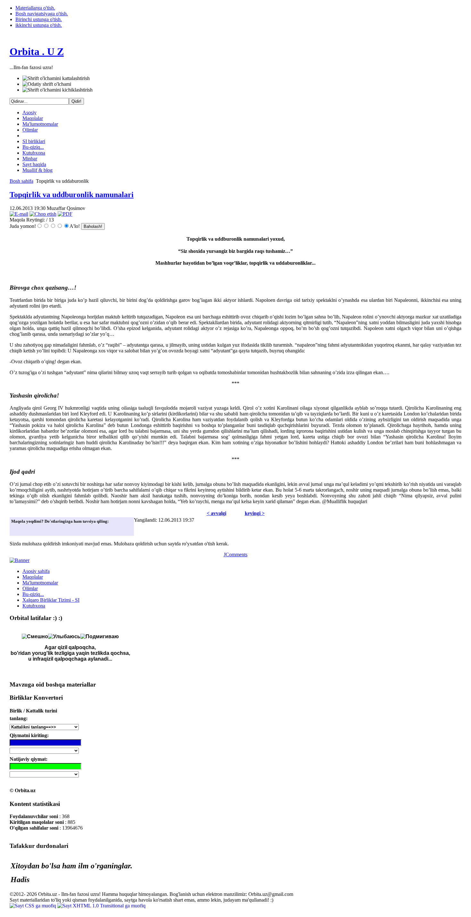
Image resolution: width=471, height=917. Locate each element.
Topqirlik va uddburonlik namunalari (72, 194)
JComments (235, 554)
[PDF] (65, 214)
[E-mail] (19, 214)
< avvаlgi (216, 513)
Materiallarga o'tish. (35, 8)
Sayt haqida (34, 164)
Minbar (29, 158)
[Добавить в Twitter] (18, 529)
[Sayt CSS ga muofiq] (33, 905)
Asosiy (29, 112)
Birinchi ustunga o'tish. (38, 19)
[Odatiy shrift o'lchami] (46, 84)
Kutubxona (33, 153)
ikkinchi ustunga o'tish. (38, 25)
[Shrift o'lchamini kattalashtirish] (56, 78)
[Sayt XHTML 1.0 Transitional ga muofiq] (101, 905)
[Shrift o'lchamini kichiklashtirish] (57, 90)
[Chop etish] (42, 214)
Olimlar (30, 130)
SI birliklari (33, 141)
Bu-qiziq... (33, 147)
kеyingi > (255, 513)
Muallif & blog (37, 170)
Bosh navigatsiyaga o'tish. (41, 13)
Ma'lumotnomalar (40, 124)
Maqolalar (32, 118)
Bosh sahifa (21, 181)
